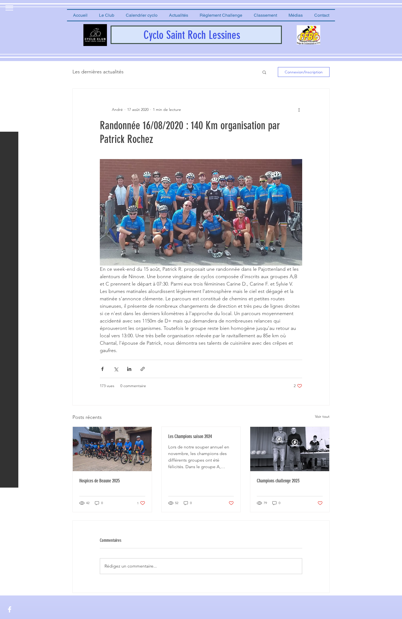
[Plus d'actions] (299, 109)
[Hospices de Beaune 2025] (112, 449)
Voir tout (322, 416)
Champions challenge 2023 (278, 481)
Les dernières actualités (98, 72)
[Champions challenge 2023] (289, 449)
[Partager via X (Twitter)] (115, 369)
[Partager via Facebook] (102, 369)
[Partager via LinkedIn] (129, 369)
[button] (106, 15)
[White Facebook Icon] (9, 609)
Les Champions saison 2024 (190, 436)
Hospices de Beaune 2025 (99, 481)
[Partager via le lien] (142, 369)
